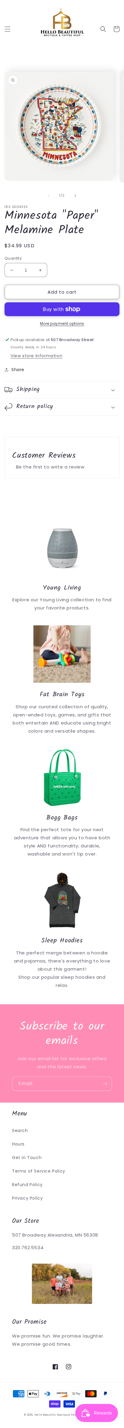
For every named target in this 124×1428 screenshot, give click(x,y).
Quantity (13, 258)
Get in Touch (27, 1158)
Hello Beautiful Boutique (52, 1415)
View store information (36, 356)
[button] (7, 29)
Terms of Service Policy (38, 1171)
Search (20, 1130)
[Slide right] (75, 195)
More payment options (62, 323)
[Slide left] (48, 195)
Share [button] (17, 370)
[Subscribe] (105, 1084)
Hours (18, 1144)
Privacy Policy (27, 1198)
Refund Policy (27, 1185)
